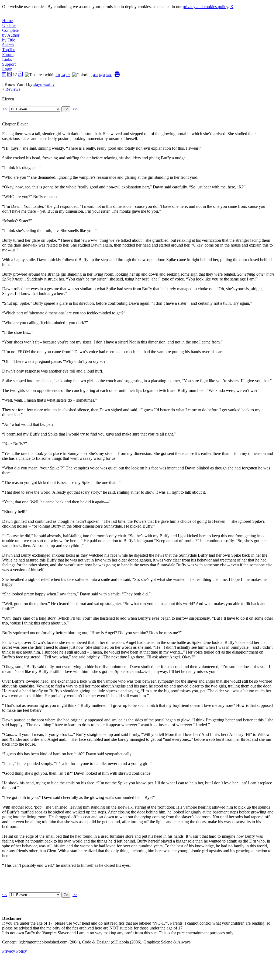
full (58, 75)
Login (7, 69)
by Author (10, 35)
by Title (8, 40)
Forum (7, 54)
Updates (9, 25)
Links (7, 59)
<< (4, 109)
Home (7, 20)
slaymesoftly (44, 84)
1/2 (68, 75)
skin (95, 75)
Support (9, 64)
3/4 (63, 75)
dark (109, 75)
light (102, 75)
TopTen (8, 49)
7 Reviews (11, 89)
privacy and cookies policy (205, 6)
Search (8, 45)
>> (75, 109)
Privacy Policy (14, 951)
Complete (10, 30)
